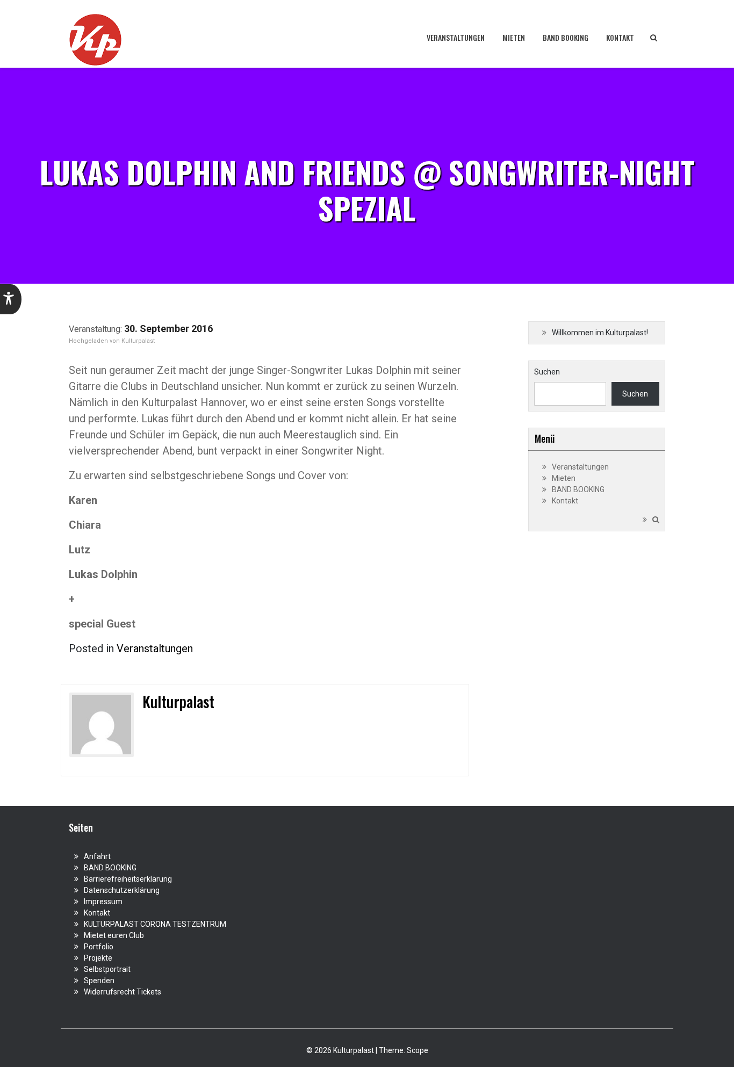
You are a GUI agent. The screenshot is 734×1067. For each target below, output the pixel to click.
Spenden (99, 980)
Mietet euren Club (114, 935)
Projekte (98, 958)
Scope (417, 1050)
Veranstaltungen (456, 37)
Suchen (547, 371)
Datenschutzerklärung (122, 890)
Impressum (103, 901)
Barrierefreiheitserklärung (128, 879)
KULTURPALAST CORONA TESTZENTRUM (155, 924)
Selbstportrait (107, 969)
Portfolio (98, 946)
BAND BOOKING (565, 37)
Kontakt (620, 37)
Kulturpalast (138, 340)
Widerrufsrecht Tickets (122, 991)
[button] (10, 299)
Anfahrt (97, 856)
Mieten (513, 37)
